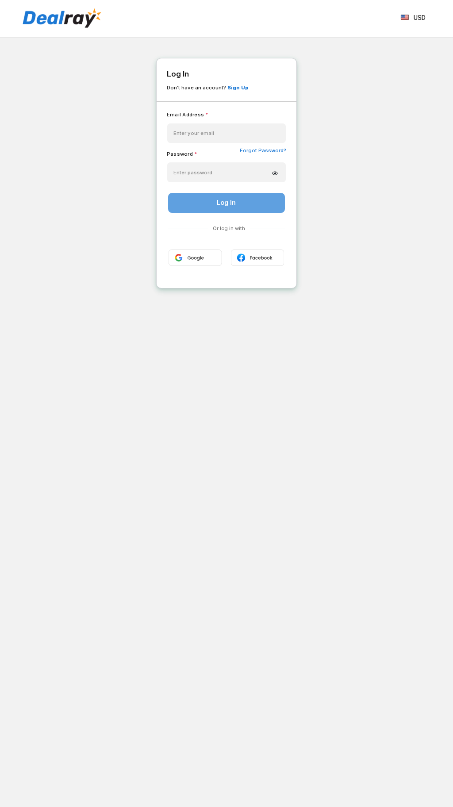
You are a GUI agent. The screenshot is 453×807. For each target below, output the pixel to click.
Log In (226, 202)
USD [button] (420, 17)
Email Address (187, 114)
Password (182, 154)
